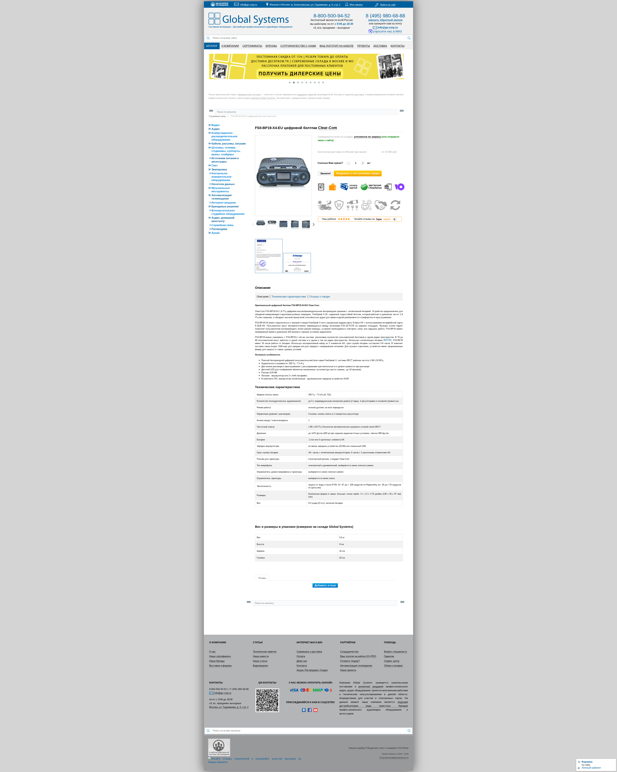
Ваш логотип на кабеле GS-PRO (358, 656)
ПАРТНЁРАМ (347, 642)
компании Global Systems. (263, 98)
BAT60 (387, 340)
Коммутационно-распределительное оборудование (224, 136)
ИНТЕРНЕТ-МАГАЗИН (309, 642)
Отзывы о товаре (319, 296)
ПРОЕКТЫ (363, 46)
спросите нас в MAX (387, 31)
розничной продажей (370, 686)
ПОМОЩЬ (390, 642)
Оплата (301, 656)
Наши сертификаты (220, 656)
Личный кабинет (591, 767)
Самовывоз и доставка (309, 651)
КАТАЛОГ (212, 46)
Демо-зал (302, 661)
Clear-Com (327, 128)
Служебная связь (217, 116)
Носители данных (223, 184)
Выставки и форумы (220, 665)
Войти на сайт (388, 5)
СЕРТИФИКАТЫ (252, 46)
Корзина (587, 761)
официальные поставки (249, 94)
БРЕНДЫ (271, 46)
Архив (215, 233)
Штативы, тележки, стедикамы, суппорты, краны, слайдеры (226, 151)
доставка (359, 94)
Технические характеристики (289, 296)
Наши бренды (217, 661)
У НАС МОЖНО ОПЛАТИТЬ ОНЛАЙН (310, 682)
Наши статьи (260, 661)
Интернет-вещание (223, 202)
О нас (212, 651)
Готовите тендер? (350, 661)
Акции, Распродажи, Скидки (312, 670)
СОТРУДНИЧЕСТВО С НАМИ (298, 46)
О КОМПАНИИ (230, 46)
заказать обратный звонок (385, 20)
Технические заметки (264, 651)
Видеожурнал (260, 665)
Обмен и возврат (393, 665)
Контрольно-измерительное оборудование (221, 176)
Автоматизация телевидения (356, 665)
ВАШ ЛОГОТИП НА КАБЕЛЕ (337, 46)
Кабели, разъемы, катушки (228, 143)
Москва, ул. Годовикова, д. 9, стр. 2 (228, 707)
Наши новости (261, 656)
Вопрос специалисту (395, 651)
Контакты (302, 665)
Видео (215, 125)
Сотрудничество (349, 651)
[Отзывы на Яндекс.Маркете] (360, 220)
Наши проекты (348, 670)
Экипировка (219, 169)
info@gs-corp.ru (248, 4)
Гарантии (389, 656)
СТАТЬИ (258, 642)
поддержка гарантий (306, 94)
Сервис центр (391, 661)
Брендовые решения (224, 206)
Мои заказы (356, 4)
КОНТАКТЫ (397, 46)
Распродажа (219, 229)
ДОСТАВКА (380, 46)
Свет (214, 165)
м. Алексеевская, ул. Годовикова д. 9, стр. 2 (315, 4)
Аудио (215, 129)
